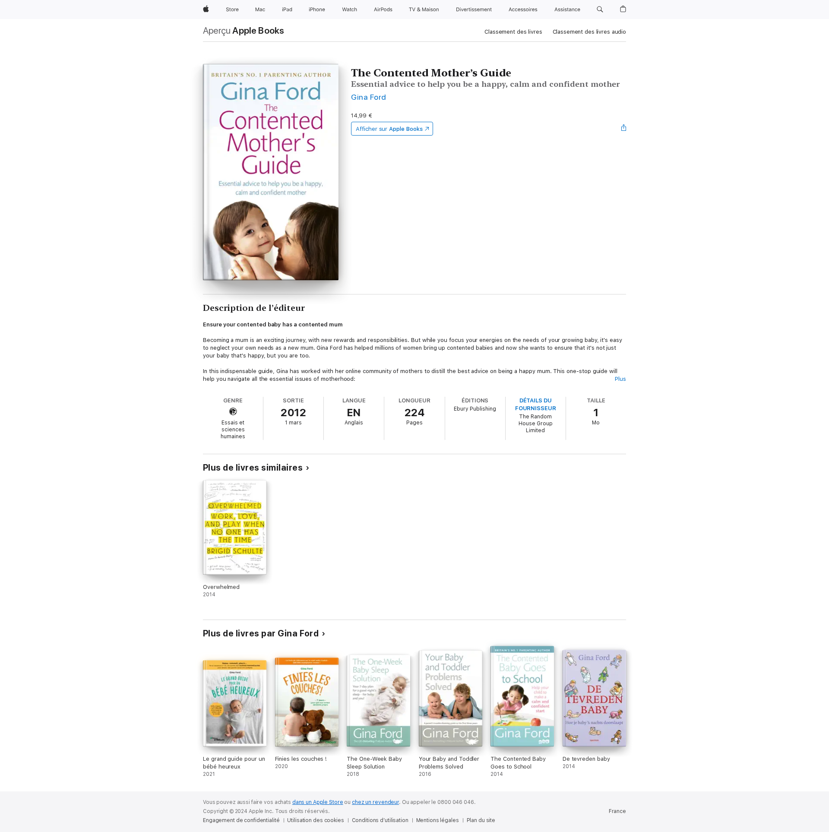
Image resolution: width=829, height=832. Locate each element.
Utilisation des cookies (315, 820)
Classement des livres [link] (513, 31)
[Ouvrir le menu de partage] (624, 128)
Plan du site (481, 820)
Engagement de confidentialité (241, 820)
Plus (620, 379)
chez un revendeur (375, 802)
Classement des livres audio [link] (589, 31)
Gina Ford (368, 96)
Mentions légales (437, 820)
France (617, 811)
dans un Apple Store (317, 802)
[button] (600, 9)
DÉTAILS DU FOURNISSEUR (535, 404)
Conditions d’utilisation (380, 820)
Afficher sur (389, 129)
